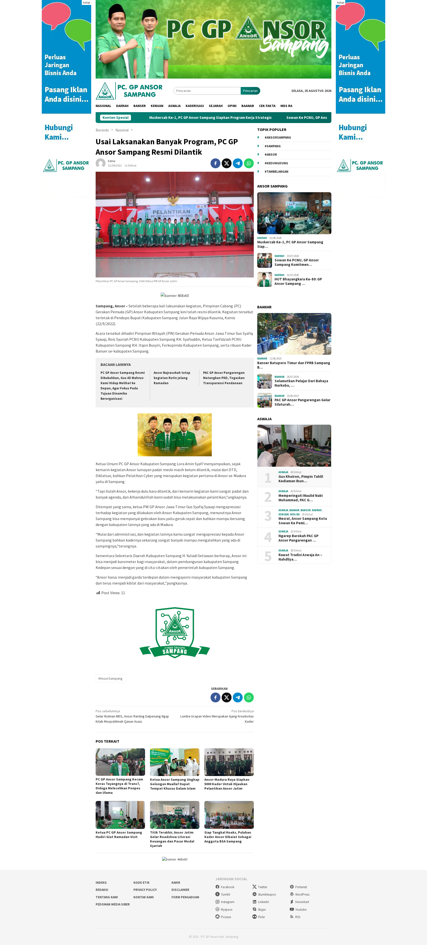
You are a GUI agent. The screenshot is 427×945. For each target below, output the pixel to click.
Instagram (228, 902)
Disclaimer (180, 890)
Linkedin (263, 902)
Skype (262, 909)
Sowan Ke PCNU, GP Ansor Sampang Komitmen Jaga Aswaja (292, 117)
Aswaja (283, 472)
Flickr (261, 917)
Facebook (227, 887)
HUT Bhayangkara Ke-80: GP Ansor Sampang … (298, 281)
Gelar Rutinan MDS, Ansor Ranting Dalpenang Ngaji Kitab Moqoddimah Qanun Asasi (132, 716)
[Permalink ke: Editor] (101, 163)
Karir (175, 883)
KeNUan (283, 514)
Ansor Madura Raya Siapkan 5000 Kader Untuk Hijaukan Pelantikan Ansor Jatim (226, 784)
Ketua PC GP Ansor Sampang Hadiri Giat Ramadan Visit (119, 834)
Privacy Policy (145, 890)
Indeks (101, 883)
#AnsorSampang (110, 678)
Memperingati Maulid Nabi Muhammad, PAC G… (300, 497)
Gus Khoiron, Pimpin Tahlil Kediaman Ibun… (300, 478)
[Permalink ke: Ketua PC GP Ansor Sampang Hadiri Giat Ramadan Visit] (120, 815)
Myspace (226, 909)
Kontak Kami (143, 897)
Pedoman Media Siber (113, 904)
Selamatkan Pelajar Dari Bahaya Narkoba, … (301, 383)
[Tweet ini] (227, 163)
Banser (305, 510)
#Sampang (273, 146)
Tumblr (225, 894)
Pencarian (250, 90)
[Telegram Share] (238, 163)
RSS (297, 917)
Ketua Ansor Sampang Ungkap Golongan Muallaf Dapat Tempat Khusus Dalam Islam (174, 784)
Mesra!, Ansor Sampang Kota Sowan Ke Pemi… (302, 520)
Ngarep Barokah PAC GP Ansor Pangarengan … (298, 538)
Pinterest (301, 887)
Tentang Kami (107, 897)
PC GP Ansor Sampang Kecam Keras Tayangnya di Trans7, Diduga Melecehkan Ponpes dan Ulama (119, 786)
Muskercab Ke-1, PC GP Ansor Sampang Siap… (290, 244)
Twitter (262, 887)
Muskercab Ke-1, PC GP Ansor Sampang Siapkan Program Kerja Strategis (166, 117)
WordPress (302, 894)
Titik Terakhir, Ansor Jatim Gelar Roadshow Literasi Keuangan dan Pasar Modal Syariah (172, 839)
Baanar (262, 358)
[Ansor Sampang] (129, 90)
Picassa (226, 917)
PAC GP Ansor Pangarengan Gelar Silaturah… (302, 402)
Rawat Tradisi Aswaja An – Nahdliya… (300, 557)
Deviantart (302, 902)
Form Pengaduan (185, 897)
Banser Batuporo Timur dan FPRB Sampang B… (293, 365)
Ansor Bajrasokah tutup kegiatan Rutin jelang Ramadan (172, 378)
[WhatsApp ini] (249, 163)
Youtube (300, 909)
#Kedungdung (276, 163)
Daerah (262, 238)
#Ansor (271, 154)
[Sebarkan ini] (215, 163)
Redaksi (102, 890)
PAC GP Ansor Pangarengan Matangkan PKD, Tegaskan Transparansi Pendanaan (224, 378)
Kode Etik (141, 883)
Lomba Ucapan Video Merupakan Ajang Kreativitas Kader (217, 716)
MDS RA (294, 514)
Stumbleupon (267, 894)
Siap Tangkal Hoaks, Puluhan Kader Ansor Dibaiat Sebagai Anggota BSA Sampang (227, 836)
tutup (86, 2)
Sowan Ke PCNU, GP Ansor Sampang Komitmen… (297, 262)
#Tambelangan (276, 171)
